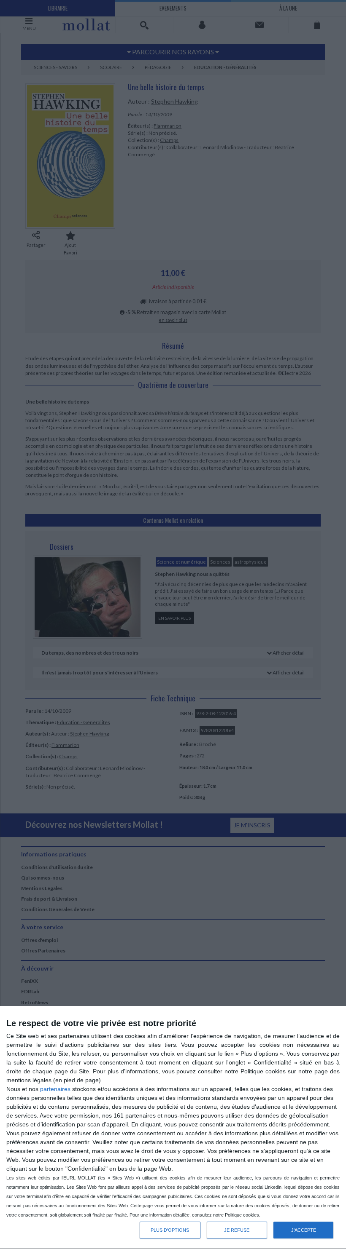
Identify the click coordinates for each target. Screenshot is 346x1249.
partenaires (55, 1089)
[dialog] (173, 1127)
